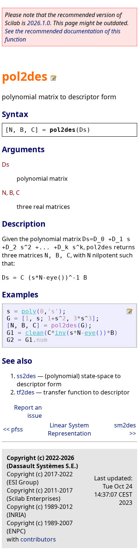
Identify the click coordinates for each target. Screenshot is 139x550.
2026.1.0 (38, 23)
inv (60, 332)
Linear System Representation (69, 429)
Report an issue (28, 411)
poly (28, 311)
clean (34, 332)
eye (90, 332)
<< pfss (13, 429)
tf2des (25, 392)
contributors (38, 539)
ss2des (26, 376)
